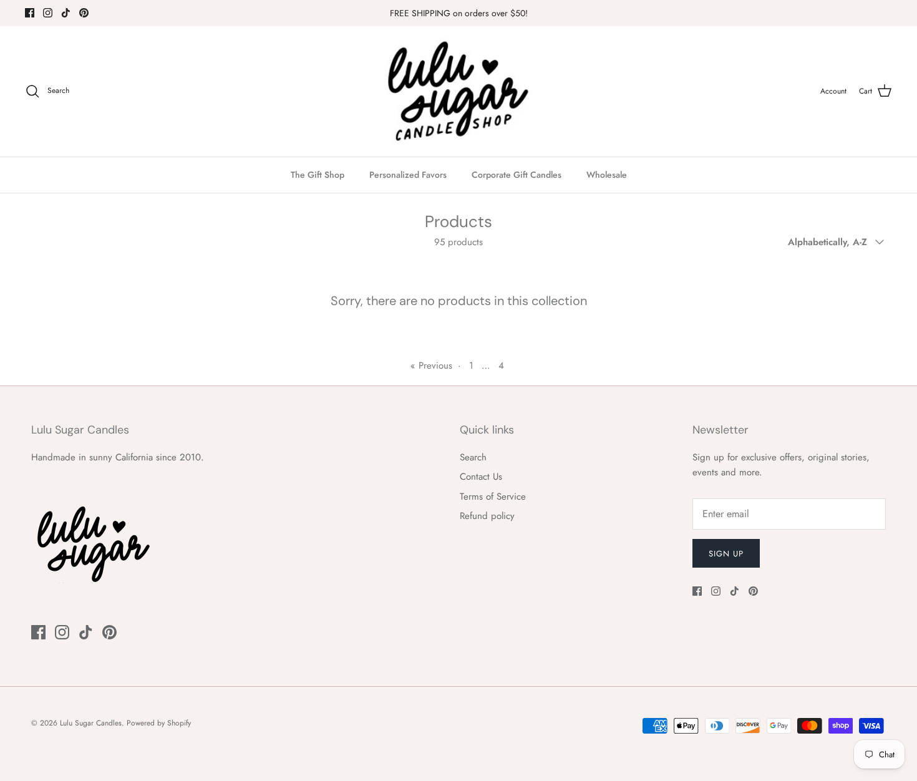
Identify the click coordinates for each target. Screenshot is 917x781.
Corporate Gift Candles (516, 174)
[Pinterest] (84, 12)
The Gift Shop (317, 174)
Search (473, 457)
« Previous (431, 365)
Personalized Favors (408, 174)
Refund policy (487, 516)
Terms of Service (493, 496)
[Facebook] (29, 12)
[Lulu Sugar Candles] (458, 91)
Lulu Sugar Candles (91, 723)
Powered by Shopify (159, 723)
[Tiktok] (65, 12)
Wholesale (606, 174)
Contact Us (481, 476)
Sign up (726, 554)
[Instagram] (47, 12)
